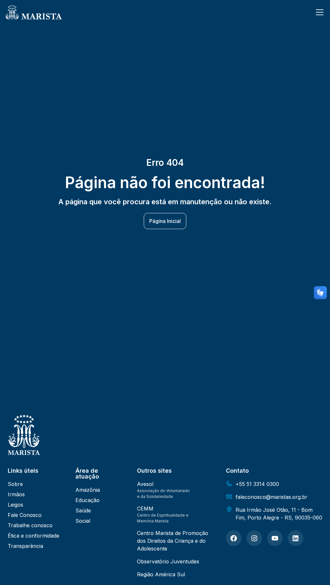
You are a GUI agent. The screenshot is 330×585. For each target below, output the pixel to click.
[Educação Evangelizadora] (233, 538)
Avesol (145, 484)
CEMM (145, 508)
